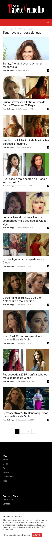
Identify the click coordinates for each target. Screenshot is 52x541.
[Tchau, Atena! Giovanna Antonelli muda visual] (26, 48)
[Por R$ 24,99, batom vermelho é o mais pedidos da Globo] (26, 321)
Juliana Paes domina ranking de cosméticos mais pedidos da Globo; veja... (25, 221)
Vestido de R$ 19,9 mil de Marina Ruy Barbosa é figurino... (26, 142)
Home (5, 459)
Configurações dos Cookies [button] (17, 535)
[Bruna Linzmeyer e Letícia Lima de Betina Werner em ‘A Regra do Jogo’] (26, 87)
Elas (4, 468)
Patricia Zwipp (8, 70)
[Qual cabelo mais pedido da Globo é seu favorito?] (26, 164)
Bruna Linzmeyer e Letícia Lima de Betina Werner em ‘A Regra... (24, 103)
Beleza (6, 472)
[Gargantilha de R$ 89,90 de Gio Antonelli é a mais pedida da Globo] (26, 282)
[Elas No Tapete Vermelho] (26, 9)
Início (5, 28)
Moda (5, 463)
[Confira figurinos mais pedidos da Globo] (26, 244)
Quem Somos (9, 499)
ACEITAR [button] (36, 535)
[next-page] (33, 431)
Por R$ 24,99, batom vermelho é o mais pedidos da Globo (23, 338)
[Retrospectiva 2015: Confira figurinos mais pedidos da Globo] (26, 398)
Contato (6, 503)
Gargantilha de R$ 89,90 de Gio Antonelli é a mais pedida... (22, 299)
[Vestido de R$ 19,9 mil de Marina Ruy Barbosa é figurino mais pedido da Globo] (26, 125)
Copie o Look (9, 476)
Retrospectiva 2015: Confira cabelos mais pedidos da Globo (25, 376)
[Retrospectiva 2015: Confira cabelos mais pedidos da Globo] (26, 359)
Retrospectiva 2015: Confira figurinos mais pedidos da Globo (25, 414)
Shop (5, 480)
